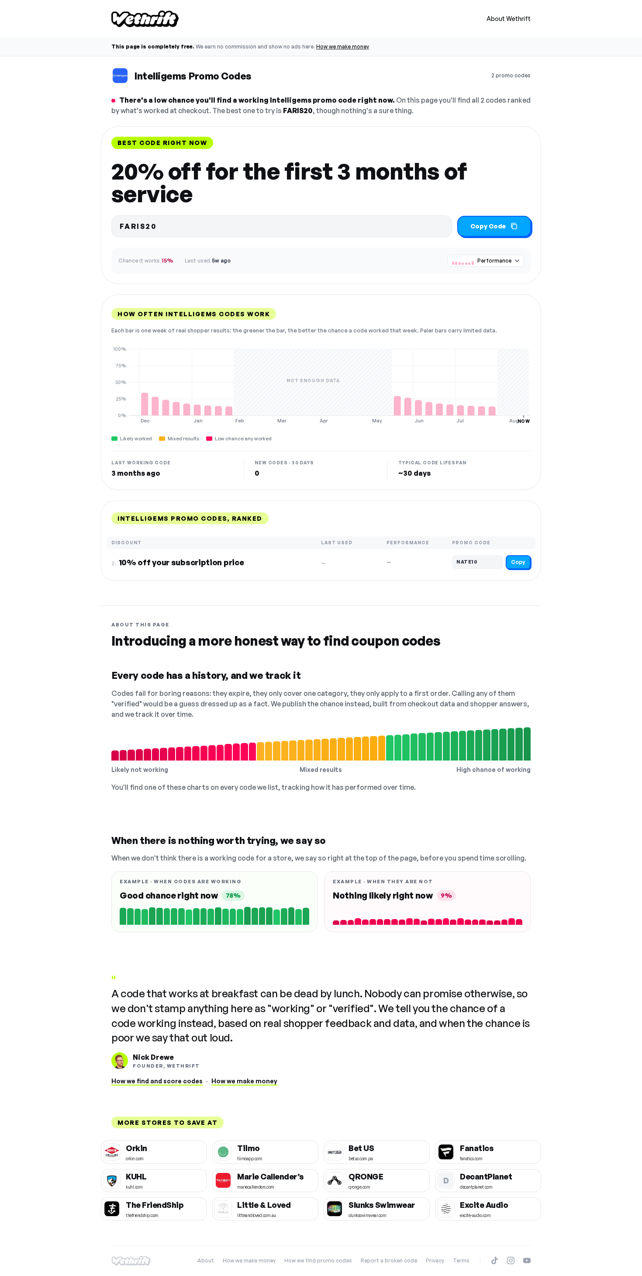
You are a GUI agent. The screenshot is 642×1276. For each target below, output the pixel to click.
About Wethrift (509, 18)
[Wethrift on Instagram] (511, 1260)
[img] (321, 385)
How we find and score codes (157, 1081)
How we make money (342, 46)
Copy (518, 562)
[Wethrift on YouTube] (527, 1260)
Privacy (435, 1260)
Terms (461, 1260)
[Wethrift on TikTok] (494, 1260)
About (205, 1260)
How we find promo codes (318, 1260)
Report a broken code (389, 1260)
